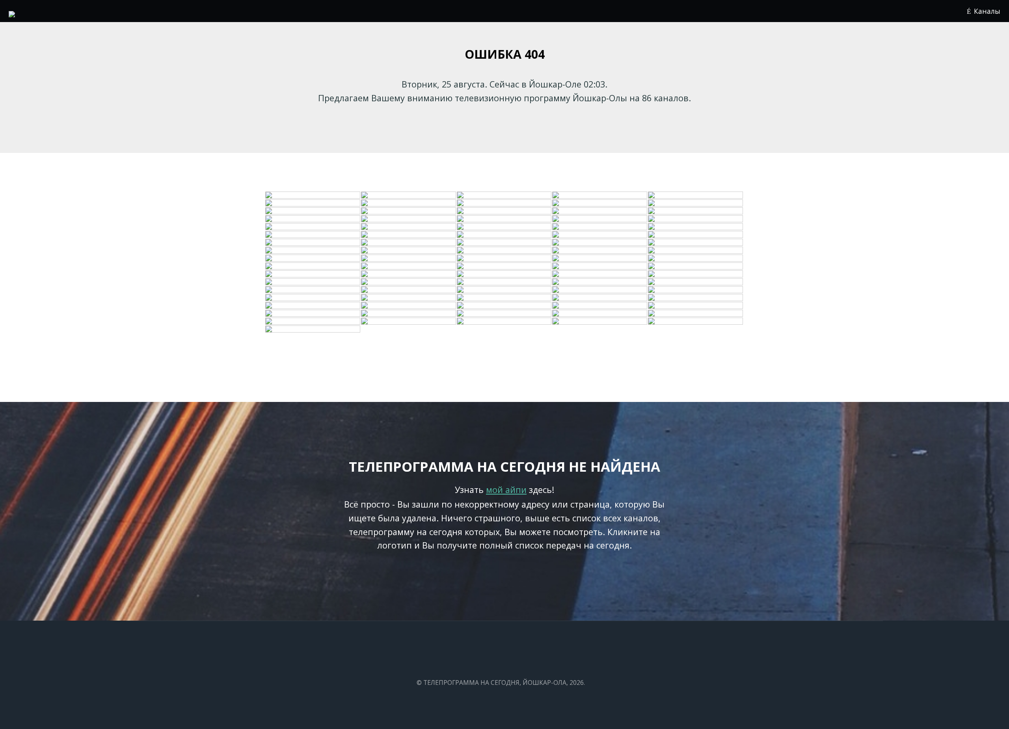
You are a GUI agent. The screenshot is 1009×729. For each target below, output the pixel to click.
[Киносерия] (600, 251)
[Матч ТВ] (696, 274)
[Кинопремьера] (600, 211)
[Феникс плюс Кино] (600, 298)
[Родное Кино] (505, 211)
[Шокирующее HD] (409, 314)
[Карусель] (409, 298)
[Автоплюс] (409, 251)
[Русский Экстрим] (696, 243)
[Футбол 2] (600, 321)
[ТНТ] (313, 203)
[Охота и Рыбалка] (600, 243)
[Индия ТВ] (313, 251)
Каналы (987, 11)
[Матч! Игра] (409, 321)
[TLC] (696, 282)
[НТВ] (600, 195)
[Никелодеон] (600, 219)
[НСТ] (696, 298)
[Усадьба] (409, 243)
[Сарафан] (313, 306)
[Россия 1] (409, 195)
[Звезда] (696, 235)
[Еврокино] (600, 306)
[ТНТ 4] (409, 290)
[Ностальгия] (600, 282)
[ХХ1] (696, 227)
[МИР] (505, 282)
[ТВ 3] (696, 203)
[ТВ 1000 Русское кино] (600, 290)
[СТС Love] (696, 266)
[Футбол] (313, 329)
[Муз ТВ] (409, 274)
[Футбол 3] (696, 321)
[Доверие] (505, 306)
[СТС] (600, 203)
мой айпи (506, 489)
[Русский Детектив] (600, 266)
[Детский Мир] (505, 219)
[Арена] (409, 258)
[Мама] (505, 298)
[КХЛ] (696, 306)
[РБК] (505, 235)
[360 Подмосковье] (313, 314)
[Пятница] (313, 266)
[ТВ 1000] (600, 227)
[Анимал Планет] (409, 219)
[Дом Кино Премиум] (505, 274)
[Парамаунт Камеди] (505, 266)
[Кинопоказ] (696, 251)
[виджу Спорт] (696, 290)
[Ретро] (600, 235)
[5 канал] (409, 227)
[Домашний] (409, 203)
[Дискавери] (313, 227)
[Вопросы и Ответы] (505, 314)
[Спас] (696, 219)
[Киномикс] (313, 290)
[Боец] (505, 251)
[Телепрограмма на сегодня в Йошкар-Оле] (12, 14)
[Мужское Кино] (600, 274)
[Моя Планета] (313, 321)
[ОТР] (505, 258)
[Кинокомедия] (313, 235)
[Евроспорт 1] (313, 219)
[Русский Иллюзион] (505, 290)
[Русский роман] (313, 243)
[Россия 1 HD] (696, 314)
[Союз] (313, 298)
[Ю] (313, 211)
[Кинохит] (409, 235)
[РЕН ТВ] (505, 203)
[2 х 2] (505, 227)
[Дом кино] (409, 282)
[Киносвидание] (409, 211)
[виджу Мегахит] (600, 314)
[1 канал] (313, 195)
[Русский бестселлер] (600, 258)
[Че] (313, 282)
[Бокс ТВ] (505, 321)
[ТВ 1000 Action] (409, 306)
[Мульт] (313, 274)
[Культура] (696, 195)
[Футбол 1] (696, 211)
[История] (409, 266)
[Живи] (313, 258)
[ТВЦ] (505, 195)
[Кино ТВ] (696, 258)
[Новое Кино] (505, 243)
